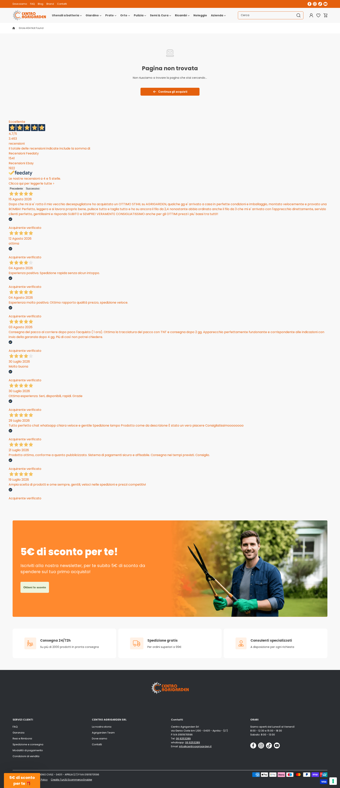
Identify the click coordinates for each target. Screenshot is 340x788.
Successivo (32, 188)
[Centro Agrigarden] (29, 15)
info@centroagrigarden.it (195, 746)
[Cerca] (298, 15)
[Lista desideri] (318, 15)
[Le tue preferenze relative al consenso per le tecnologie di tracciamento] (333, 781)
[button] (325, 15)
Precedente (16, 188)
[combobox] (270, 15)
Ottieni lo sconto (34, 587)
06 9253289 (183, 738)
